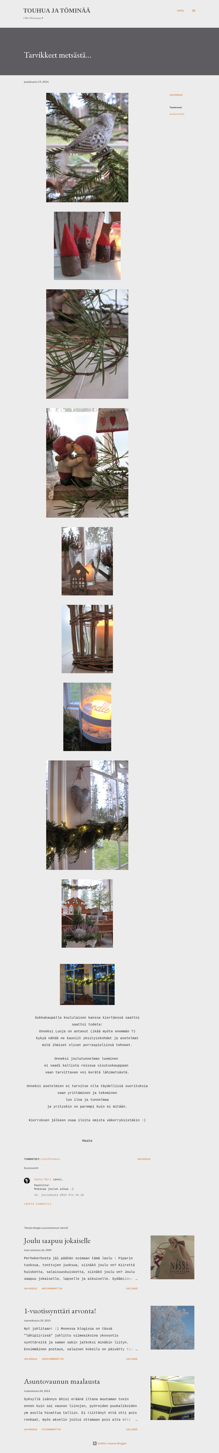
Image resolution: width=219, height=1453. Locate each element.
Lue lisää (132, 1288)
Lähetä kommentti (37, 1204)
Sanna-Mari (42, 1179)
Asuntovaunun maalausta (62, 1381)
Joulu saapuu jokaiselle (57, 1240)
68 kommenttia (52, 1288)
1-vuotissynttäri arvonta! (60, 1311)
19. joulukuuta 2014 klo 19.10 (59, 1195)
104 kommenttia (53, 1358)
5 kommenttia (51, 1429)
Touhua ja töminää (56, 10)
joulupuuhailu (176, 113)
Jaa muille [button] (176, 94)
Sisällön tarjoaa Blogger (111, 1443)
